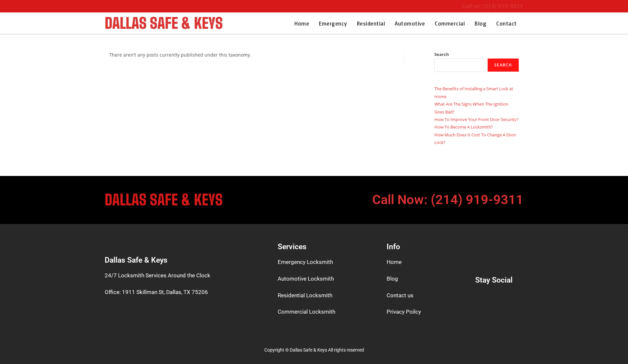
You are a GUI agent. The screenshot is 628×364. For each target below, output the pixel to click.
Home (301, 23)
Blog (480, 23)
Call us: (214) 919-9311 (492, 6)
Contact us (400, 295)
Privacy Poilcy (404, 311)
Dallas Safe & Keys (164, 23)
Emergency (333, 23)
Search (441, 54)
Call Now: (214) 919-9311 (447, 199)
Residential (371, 23)
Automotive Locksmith (306, 278)
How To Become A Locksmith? (463, 127)
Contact (506, 23)
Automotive (410, 23)
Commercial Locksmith (306, 311)
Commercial (450, 23)
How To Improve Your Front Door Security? (476, 119)
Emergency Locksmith (305, 262)
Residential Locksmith (305, 295)
